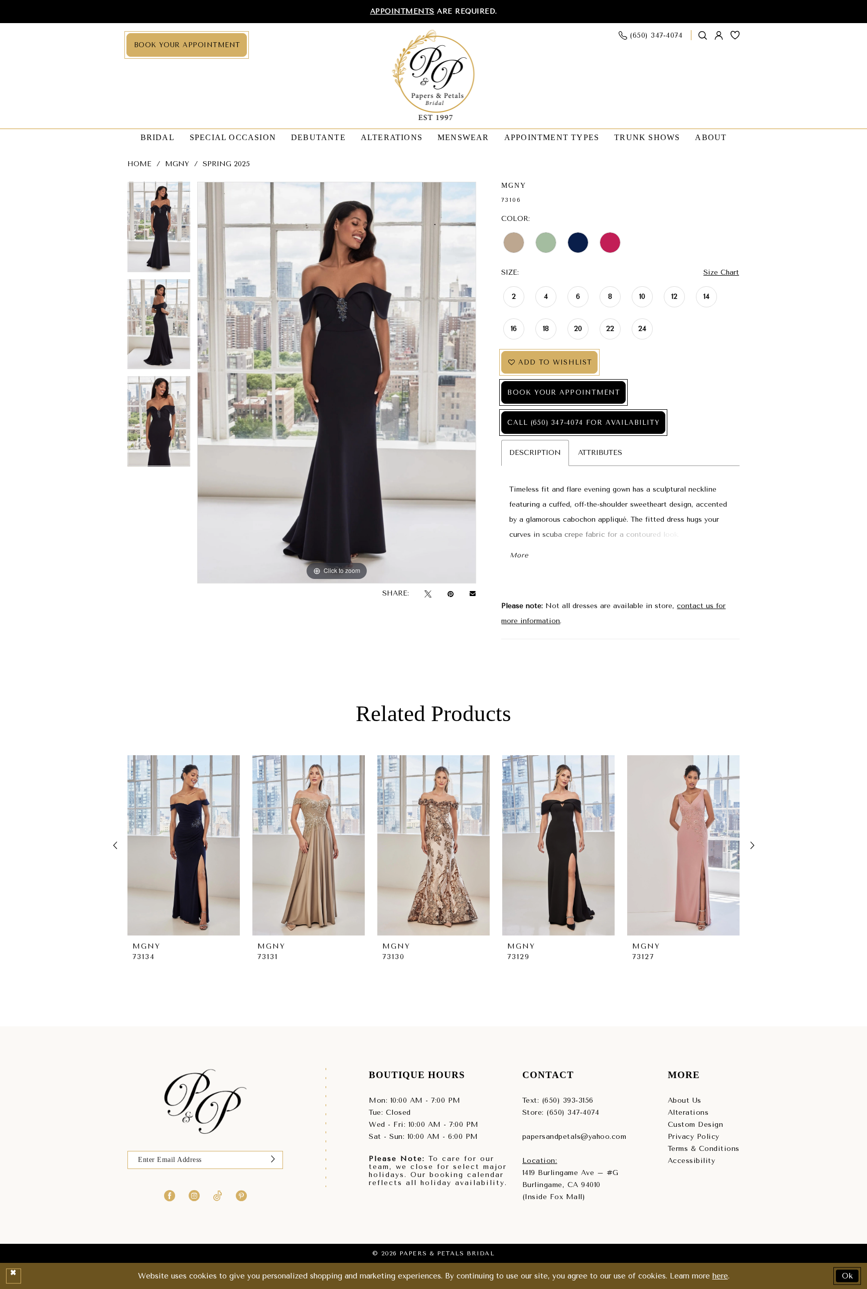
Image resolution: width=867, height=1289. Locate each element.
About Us (684, 1100)
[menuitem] (186, 45)
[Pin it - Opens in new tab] (450, 594)
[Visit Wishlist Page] (735, 35)
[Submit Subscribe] (273, 1160)
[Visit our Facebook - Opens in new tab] (170, 1195)
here (720, 1275)
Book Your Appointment (563, 392)
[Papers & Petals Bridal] (434, 76)
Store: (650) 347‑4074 (561, 1112)
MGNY (177, 164)
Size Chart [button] (721, 272)
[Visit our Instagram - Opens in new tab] (194, 1195)
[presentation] (183, 845)
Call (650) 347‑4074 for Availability (583, 422)
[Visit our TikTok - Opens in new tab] (218, 1195)
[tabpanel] (158, 230)
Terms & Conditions (704, 1148)
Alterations (688, 1112)
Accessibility (691, 1160)
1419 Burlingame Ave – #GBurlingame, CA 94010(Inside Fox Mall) (570, 1184)
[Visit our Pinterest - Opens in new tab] (241, 1195)
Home (139, 164)
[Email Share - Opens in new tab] (472, 594)
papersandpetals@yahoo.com (574, 1136)
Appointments (402, 11)
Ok (848, 1275)
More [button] (519, 555)
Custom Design (696, 1124)
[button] (719, 35)
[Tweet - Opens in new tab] (428, 594)
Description (535, 452)
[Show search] (703, 35)
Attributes (600, 452)
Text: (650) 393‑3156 (558, 1100)
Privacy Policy (693, 1136)
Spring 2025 (226, 164)
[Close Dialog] (14, 1276)
